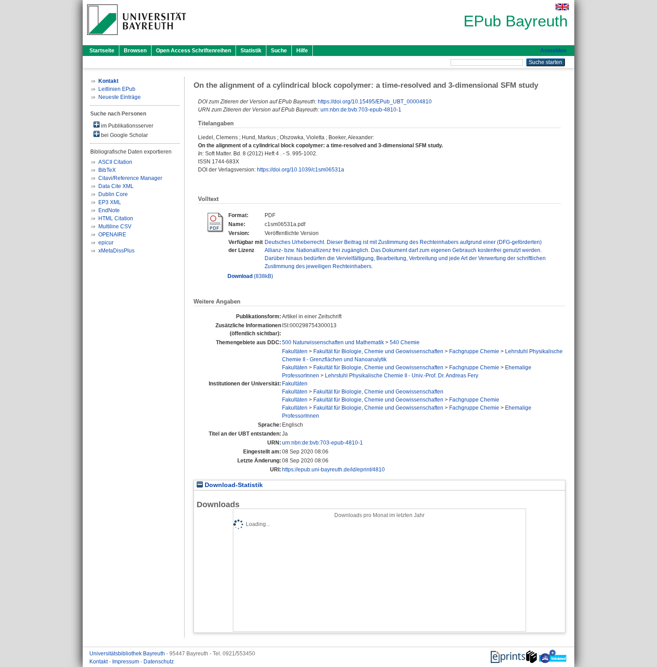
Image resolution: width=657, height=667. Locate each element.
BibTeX (107, 170)
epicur (106, 242)
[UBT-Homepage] (136, 37)
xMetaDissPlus (116, 251)
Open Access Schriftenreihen (193, 50)
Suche (279, 50)
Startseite (101, 50)
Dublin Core (113, 194)
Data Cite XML (116, 186)
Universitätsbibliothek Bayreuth (127, 653)
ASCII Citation (115, 162)
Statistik (250, 50)
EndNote (109, 210)
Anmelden (553, 50)
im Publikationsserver (126, 126)
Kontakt (99, 661)
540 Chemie (405, 342)
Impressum (126, 661)
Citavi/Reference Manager (130, 178)
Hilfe (302, 50)
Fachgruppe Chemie (474, 351)
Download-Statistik (233, 485)
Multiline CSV (114, 226)
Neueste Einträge (119, 97)
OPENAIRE (112, 234)
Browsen (135, 50)
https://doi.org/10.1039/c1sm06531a (300, 170)
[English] (562, 7)
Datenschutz (158, 661)
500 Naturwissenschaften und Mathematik (333, 342)
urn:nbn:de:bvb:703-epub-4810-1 (360, 110)
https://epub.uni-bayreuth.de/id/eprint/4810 (333, 469)
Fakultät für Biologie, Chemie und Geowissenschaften (378, 351)
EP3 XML (109, 202)
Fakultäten (294, 351)
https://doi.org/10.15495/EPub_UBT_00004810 (375, 101)
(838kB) (250, 276)
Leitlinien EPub (116, 89)
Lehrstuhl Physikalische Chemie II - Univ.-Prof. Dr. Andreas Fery (401, 375)
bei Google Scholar (124, 135)
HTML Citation (115, 218)
